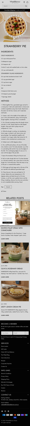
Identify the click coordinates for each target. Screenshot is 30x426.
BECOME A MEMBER (7, 222)
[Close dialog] (29, 201)
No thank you (7, 224)
